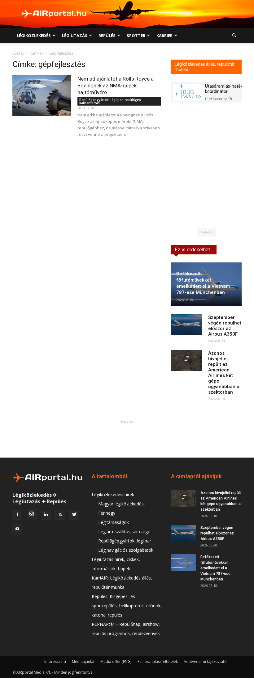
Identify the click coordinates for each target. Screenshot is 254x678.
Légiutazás (74, 35)
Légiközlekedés (34, 35)
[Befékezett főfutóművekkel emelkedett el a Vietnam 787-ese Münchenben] (183, 562)
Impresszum (55, 661)
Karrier (164, 35)
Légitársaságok (113, 522)
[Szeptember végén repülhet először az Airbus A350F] (186, 324)
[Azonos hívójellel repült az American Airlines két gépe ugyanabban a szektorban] (186, 360)
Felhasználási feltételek (158, 661)
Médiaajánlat (83, 661)
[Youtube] (17, 529)
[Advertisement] (127, 439)
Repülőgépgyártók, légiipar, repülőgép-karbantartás (110, 101)
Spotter (136, 35)
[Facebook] (17, 515)
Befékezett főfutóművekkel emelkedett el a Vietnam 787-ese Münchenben (215, 568)
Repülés (107, 35)
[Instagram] (32, 514)
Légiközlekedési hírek (113, 494)
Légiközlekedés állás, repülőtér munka (205, 67)
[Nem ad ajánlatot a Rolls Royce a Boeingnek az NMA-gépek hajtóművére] (41, 95)
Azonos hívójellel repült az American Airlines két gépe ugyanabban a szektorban (223, 372)
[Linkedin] (46, 515)
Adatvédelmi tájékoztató (205, 661)
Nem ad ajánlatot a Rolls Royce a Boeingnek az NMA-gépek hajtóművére (115, 85)
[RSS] (60, 515)
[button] (234, 36)
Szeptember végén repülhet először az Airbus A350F (224, 326)
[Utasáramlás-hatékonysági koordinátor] (188, 92)
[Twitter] (74, 515)
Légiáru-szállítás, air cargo (124, 531)
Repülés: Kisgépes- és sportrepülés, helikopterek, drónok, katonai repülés (127, 605)
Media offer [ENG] (116, 661)
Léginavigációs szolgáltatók (125, 550)
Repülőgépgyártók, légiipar (124, 541)
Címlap (18, 53)
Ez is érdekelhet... (194, 250)
